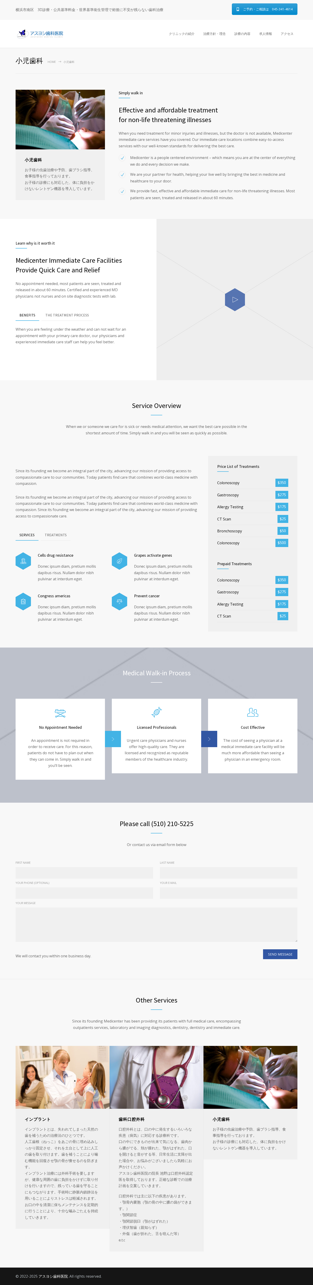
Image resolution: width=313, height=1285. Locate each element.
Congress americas (54, 595)
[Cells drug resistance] (23, 561)
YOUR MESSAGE (26, 903)
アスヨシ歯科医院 (53, 1276)
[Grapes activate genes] (119, 561)
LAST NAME (167, 863)
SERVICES (27, 535)
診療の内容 (242, 33)
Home (52, 62)
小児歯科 (221, 1119)
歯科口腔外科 (132, 1119)
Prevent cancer (147, 595)
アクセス (287, 33)
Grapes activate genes (153, 555)
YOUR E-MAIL (168, 883)
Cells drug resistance (55, 555)
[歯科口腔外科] (156, 1077)
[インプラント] (63, 1077)
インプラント (38, 1119)
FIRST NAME (23, 863)
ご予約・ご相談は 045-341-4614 (268, 9)
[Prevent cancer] (119, 601)
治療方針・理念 (214, 33)
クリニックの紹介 (182, 33)
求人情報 (265, 33)
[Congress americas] (23, 601)
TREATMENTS (56, 535)
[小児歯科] (250, 1077)
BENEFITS (27, 315)
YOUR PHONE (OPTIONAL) (32, 883)
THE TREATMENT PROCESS (67, 315)
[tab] (27, 315)
